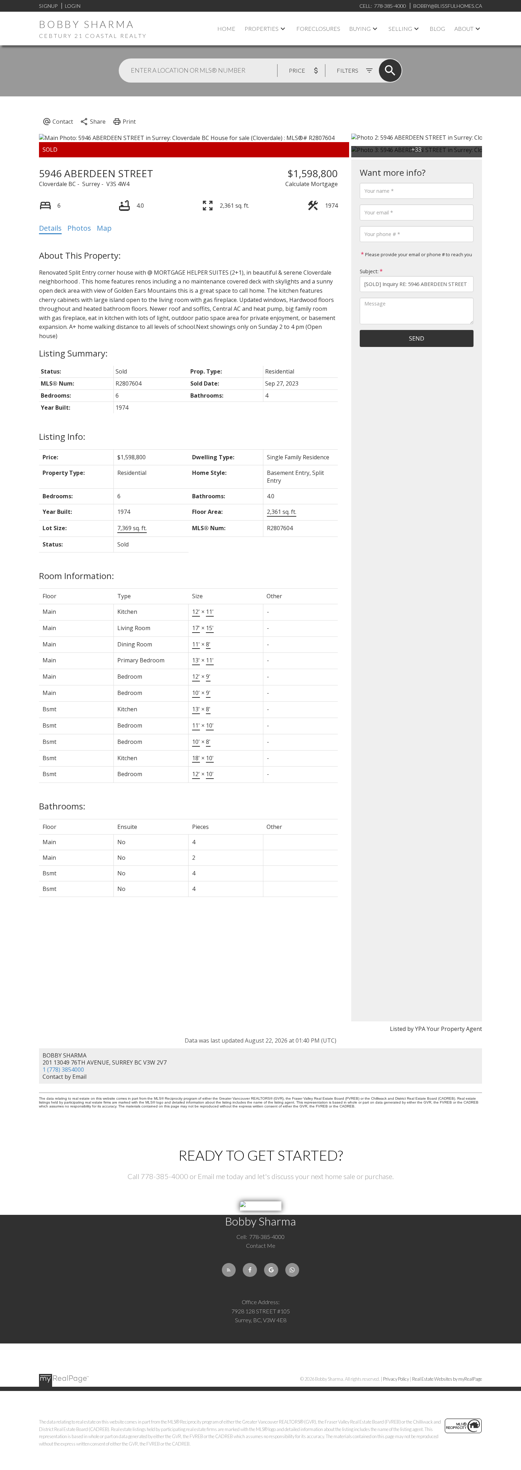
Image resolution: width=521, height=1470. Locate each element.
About (464, 28)
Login (72, 6)
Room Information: (76, 576)
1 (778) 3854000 (63, 1069)
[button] (229, 1270)
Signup (48, 6)
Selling (400, 28)
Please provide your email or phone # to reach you (418, 254)
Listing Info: (62, 436)
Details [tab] (50, 228)
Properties (262, 28)
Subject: (369, 271)
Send (416, 338)
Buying (360, 28)
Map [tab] (104, 228)
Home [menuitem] (226, 28)
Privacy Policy (396, 1379)
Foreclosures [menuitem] (318, 28)
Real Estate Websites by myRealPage (447, 1379)
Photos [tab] (79, 228)
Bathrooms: (62, 806)
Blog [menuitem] (437, 28)
